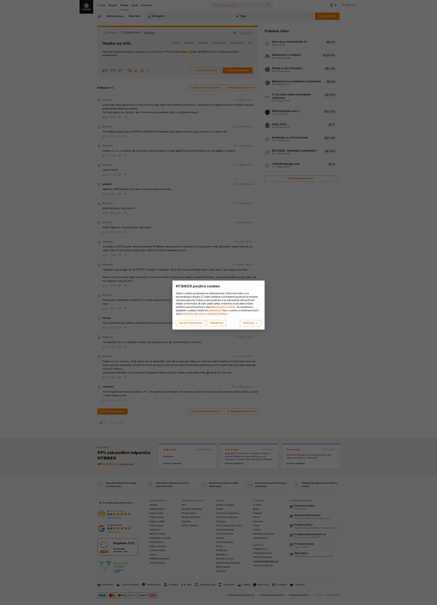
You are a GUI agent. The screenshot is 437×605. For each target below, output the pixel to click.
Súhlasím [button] (250, 323)
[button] (215, 310)
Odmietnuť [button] (216, 323)
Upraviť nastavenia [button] (190, 323)
